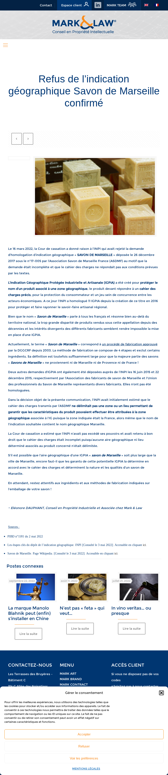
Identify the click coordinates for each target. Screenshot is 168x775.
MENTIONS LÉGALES (86, 768)
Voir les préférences (84, 758)
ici (144, 545)
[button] (161, 693)
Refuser (84, 746)
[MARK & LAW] (84, 24)
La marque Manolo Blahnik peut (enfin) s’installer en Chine (29, 613)
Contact (46, 5)
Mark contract (74, 684)
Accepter (84, 734)
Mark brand (71, 679)
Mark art (68, 674)
